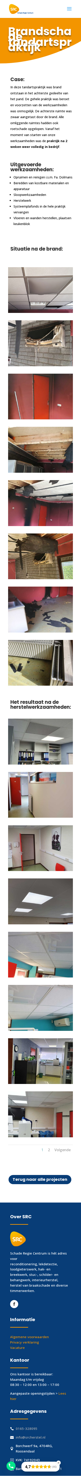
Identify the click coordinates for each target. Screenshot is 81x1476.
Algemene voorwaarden (29, 1337)
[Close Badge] (58, 1463)
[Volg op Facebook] (14, 1304)
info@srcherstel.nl (30, 1437)
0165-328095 (26, 1428)
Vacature (17, 1347)
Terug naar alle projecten (40, 1179)
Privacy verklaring (24, 1342)
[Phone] (11, 1465)
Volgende (62, 1149)
